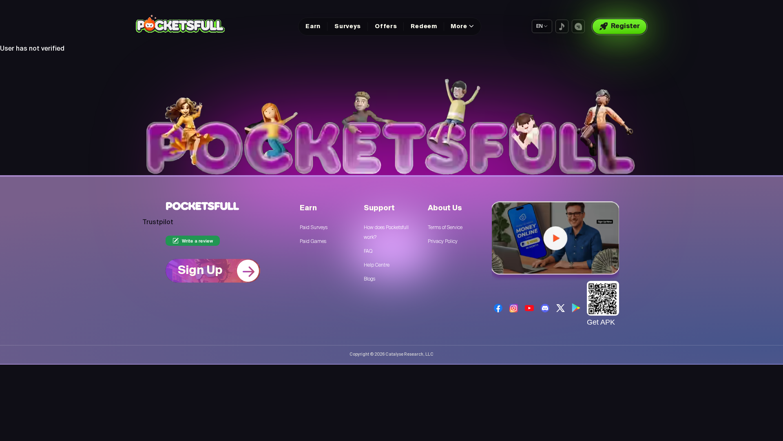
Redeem (424, 26)
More (459, 26)
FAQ (368, 251)
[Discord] (545, 308)
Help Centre (376, 265)
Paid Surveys (313, 227)
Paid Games (313, 241)
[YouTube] (529, 308)
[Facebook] (498, 308)
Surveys (347, 26)
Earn (313, 26)
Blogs (369, 279)
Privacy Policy (443, 241)
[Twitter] (560, 308)
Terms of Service (445, 227)
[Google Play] (576, 308)
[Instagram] (513, 308)
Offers (386, 26)
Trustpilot (157, 222)
